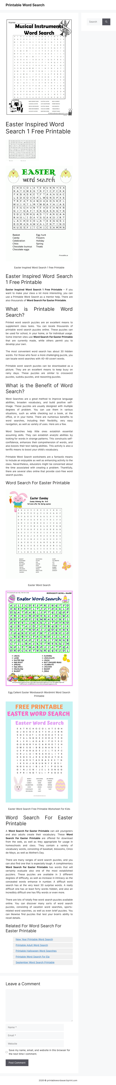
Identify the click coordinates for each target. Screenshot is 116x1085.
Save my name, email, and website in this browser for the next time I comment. (39, 1052)
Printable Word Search (25, 5)
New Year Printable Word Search (34, 939)
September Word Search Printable (35, 962)
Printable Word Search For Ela (33, 956)
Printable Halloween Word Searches (36, 950)
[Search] (106, 21)
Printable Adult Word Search (32, 945)
